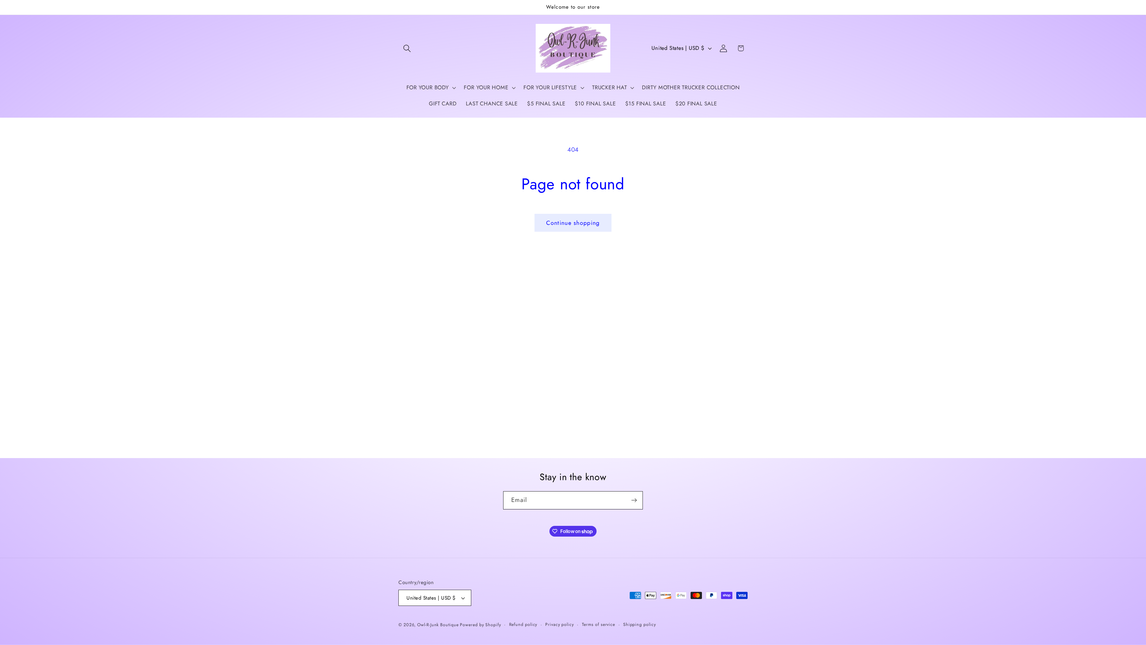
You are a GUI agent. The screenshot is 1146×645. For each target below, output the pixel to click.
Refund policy (523, 624)
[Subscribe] (634, 500)
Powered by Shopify (480, 625)
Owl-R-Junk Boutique (438, 625)
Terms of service (598, 624)
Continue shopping (573, 223)
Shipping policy (639, 624)
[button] (406, 48)
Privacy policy (559, 624)
